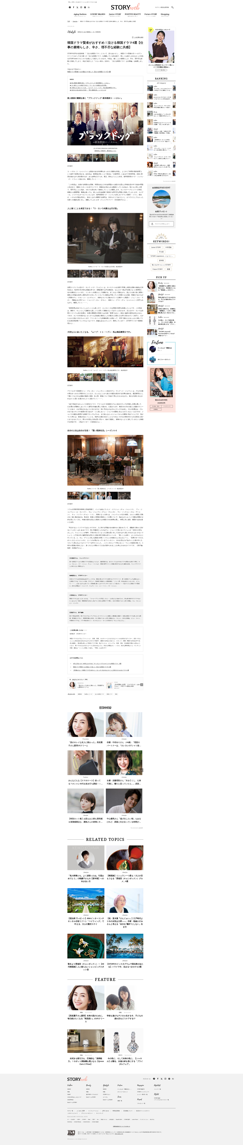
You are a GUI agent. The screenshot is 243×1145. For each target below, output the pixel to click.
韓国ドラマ (109, 694)
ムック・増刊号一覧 (142, 1094)
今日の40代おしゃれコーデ (74, 1097)
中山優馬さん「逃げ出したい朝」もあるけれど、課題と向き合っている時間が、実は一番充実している (124, 822)
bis (98, 1119)
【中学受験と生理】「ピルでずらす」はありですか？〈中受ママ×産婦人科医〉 (127, 685)
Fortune (120, 1085)
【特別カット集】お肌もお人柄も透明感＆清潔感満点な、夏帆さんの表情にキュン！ (85, 822)
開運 (168, 269)
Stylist (156, 1094)
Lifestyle (71, 32)
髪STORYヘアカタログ (92, 1094)
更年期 (161, 260)
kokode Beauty (77, 1121)
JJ (68, 1119)
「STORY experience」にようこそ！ (162, 256)
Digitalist (157, 1085)
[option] (105, 127)
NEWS (69, 1089)
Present (139, 1099)
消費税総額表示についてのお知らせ (121, 1126)
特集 (68, 1091)
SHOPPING (70, 1099)
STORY (84, 1119)
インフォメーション (93, 1110)
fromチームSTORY (72, 1102)
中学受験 (168, 247)
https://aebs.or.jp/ (119, 1133)
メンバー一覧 (157, 1089)
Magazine (140, 1085)
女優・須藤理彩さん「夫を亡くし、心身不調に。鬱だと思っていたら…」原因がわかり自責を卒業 (124, 783)
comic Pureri (135, 1119)
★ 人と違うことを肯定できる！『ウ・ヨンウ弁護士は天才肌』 (88, 85)
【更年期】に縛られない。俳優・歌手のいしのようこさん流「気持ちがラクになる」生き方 (162, 167)
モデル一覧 (70, 1110)
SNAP (69, 1094)
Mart (89, 1119)
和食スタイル (104, 1119)
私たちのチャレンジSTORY (161, 265)
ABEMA (80, 694)
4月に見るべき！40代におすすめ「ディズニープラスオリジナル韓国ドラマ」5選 (97, 663)
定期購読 (156, 409)
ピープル (105, 1097)
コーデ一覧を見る (160, 70)
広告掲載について (127, 1110)
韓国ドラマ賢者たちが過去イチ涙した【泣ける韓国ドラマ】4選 (89, 72)
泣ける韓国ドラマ (99, 694)
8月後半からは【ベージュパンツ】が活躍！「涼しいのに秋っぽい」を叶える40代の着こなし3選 (162, 124)
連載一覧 (120, 1100)
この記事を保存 (138, 37)
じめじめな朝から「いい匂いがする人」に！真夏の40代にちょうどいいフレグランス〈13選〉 (162, 116)
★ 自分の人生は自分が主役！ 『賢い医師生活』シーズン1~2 (88, 90)
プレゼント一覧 (141, 1103)
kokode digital (95, 1121)
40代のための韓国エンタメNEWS (89, 32)
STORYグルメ (106, 1094)
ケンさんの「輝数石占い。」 (125, 1089)
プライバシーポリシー (87, 1113)
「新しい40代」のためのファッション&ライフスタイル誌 (82, 2)
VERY (78, 1119)
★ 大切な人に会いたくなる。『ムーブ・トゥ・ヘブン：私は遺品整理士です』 (93, 87)
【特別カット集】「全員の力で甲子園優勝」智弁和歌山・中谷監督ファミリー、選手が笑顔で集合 (162, 133)
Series (119, 1096)
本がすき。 (152, 1119)
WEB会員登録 (116, 1110)
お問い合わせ (105, 1110)
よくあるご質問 (81, 1110)
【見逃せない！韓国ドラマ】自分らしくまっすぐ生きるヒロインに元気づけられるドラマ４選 (101, 670)
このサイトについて (72, 1113)
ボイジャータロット (164, 359)
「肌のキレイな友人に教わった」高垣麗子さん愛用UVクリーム (91, 686)
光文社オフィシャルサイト (143, 1110)
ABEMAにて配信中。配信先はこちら (105, 151)
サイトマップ (99, 1113)
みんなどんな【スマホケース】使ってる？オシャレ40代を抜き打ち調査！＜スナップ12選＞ (85, 783)
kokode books (86, 1121)
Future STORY (158, 269)
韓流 (116, 694)
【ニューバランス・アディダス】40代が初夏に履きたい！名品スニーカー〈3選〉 (162, 107)
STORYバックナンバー (143, 1091)
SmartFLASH (119, 1119)
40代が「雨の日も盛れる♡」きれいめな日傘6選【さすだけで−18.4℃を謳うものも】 (162, 175)
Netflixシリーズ (88, 694)
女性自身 (111, 1119)
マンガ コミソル (144, 1119)
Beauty (88, 1085)
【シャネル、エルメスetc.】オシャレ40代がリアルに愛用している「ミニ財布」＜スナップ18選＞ (163, 90)
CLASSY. (73, 1119)
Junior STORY (156, 247)
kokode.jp (69, 1121)
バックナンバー (167, 406)
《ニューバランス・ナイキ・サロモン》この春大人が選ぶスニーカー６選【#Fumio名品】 (162, 158)
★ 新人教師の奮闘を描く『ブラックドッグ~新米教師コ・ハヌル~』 (90, 83)
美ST (94, 1119)
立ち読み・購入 (155, 406)
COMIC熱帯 (127, 1119)
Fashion (69, 1085)
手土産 (161, 252)
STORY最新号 (141, 1089)
